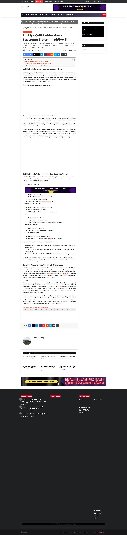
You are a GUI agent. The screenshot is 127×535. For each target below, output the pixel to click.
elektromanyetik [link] (46, 201)
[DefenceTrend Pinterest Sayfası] (62, 309)
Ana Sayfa (26, 27)
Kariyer (62, 524)
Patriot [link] (50, 238)
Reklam (70, 524)
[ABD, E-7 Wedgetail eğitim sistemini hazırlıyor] (25, 409)
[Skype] (55, 54)
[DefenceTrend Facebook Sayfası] (41, 309)
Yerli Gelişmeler (47, 27)
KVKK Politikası (95, 532)
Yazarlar (66, 524)
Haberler (34, 15)
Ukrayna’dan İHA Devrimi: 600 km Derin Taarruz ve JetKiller (67, 367)
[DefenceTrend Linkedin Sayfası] (51, 309)
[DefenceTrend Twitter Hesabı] (46, 309)
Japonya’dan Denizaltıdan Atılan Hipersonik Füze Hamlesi (30, 368)
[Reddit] (51, 54)
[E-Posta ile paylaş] (62, 54)
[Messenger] (58, 54)
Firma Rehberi (70, 15)
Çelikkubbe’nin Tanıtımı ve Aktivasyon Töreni (36, 61)
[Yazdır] (65, 54)
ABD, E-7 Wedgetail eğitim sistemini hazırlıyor (37, 407)
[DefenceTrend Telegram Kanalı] (36, 309)
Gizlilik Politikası (69, 532)
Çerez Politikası (77, 532)
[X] (33, 325)
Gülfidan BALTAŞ (29, 50)
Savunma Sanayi (39, 27)
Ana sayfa (26, 15)
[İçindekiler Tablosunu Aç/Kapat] (72, 59)
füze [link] (69, 72)
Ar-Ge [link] (31, 292)
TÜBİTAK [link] (64, 273)
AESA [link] (54, 245)
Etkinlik (61, 15)
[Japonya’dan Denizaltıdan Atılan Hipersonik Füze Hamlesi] (31, 360)
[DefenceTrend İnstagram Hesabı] (25, 309)
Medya (53, 15)
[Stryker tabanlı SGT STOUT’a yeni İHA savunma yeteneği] (85, 402)
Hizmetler (58, 524)
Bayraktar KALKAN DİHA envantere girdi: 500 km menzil (38, 400)
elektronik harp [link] (37, 179)
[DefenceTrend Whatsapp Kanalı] (30, 309)
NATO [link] (45, 135)
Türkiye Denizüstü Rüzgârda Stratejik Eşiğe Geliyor (99, 512)
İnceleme (44, 15)
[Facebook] (29, 325)
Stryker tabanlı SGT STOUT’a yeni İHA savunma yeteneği (84, 409)
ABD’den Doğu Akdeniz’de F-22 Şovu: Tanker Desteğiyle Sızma (48, 368)
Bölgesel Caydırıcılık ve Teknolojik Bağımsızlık (37, 65)
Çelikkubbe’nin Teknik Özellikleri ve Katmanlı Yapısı (38, 63)
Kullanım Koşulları (86, 532)
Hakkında (53, 524)
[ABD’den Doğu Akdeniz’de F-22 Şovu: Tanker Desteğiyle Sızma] (49, 360)
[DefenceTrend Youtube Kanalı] (57, 309)
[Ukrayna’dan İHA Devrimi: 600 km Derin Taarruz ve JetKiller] (68, 360)
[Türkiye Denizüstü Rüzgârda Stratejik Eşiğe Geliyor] (100, 454)
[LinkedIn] (41, 54)
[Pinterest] (48, 54)
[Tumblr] (45, 54)
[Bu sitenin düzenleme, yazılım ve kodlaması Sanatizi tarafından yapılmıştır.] (24, 532)
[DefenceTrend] (25, 7)
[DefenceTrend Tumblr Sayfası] (67, 309)
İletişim (74, 524)
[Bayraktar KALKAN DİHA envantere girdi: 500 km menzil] (25, 402)
